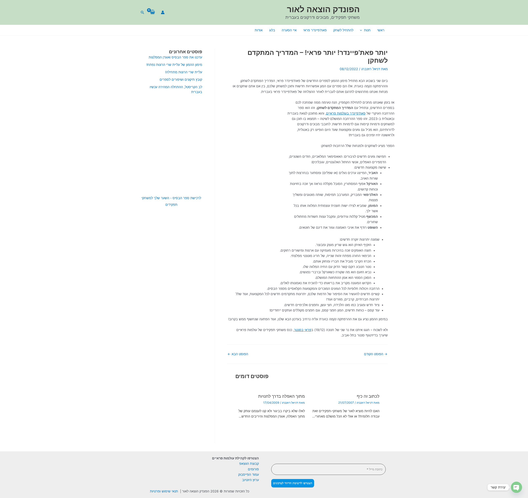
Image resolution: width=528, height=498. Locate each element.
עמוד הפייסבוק (248, 474)
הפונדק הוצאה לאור (323, 9)
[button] (142, 12)
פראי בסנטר (302, 330)
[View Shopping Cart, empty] (152, 12)
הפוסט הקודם (375, 354)
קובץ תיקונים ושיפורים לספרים (181, 79)
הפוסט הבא (237, 354)
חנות (367, 30)
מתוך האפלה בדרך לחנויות (281, 396)
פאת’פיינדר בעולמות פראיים (345, 113)
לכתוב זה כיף (368, 396)
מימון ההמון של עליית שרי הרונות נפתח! (173, 65)
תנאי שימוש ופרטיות (164, 491)
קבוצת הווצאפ (249, 463)
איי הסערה (289, 30)
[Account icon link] (163, 12)
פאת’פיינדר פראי (315, 30)
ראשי (380, 30)
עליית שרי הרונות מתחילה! (183, 72)
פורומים (253, 469)
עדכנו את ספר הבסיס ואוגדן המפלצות (175, 57)
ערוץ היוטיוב (250, 480)
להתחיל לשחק (343, 30)
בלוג (272, 30)
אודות (259, 30)
